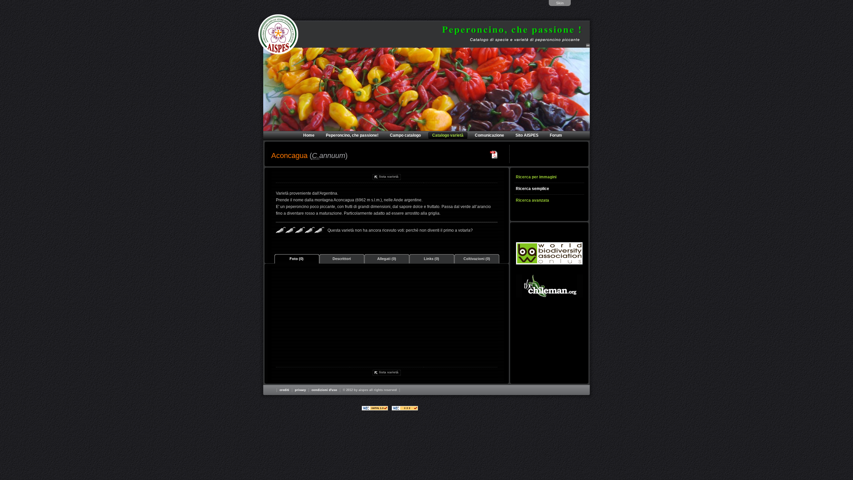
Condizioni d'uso (324, 390)
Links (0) (431, 259)
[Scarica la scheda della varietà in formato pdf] (494, 155)
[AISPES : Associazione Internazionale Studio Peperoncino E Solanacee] (278, 34)
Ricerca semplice (532, 188)
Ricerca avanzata (532, 200)
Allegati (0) (386, 259)
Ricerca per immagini (536, 177)
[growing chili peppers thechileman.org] (549, 286)
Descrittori (342, 259)
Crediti (284, 390)
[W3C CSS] (405, 408)
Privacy (300, 390)
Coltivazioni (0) (476, 259)
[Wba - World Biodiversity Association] (549, 253)
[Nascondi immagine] (588, 45)
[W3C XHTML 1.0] (375, 408)
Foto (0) (297, 259)
